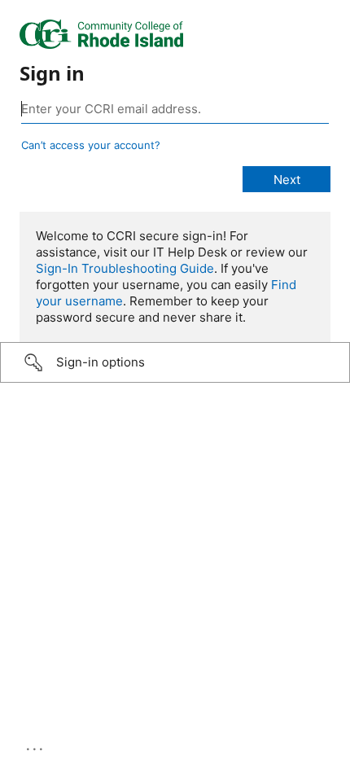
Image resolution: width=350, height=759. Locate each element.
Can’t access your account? (90, 144)
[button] (175, 362)
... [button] (36, 745)
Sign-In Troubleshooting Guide (125, 268)
